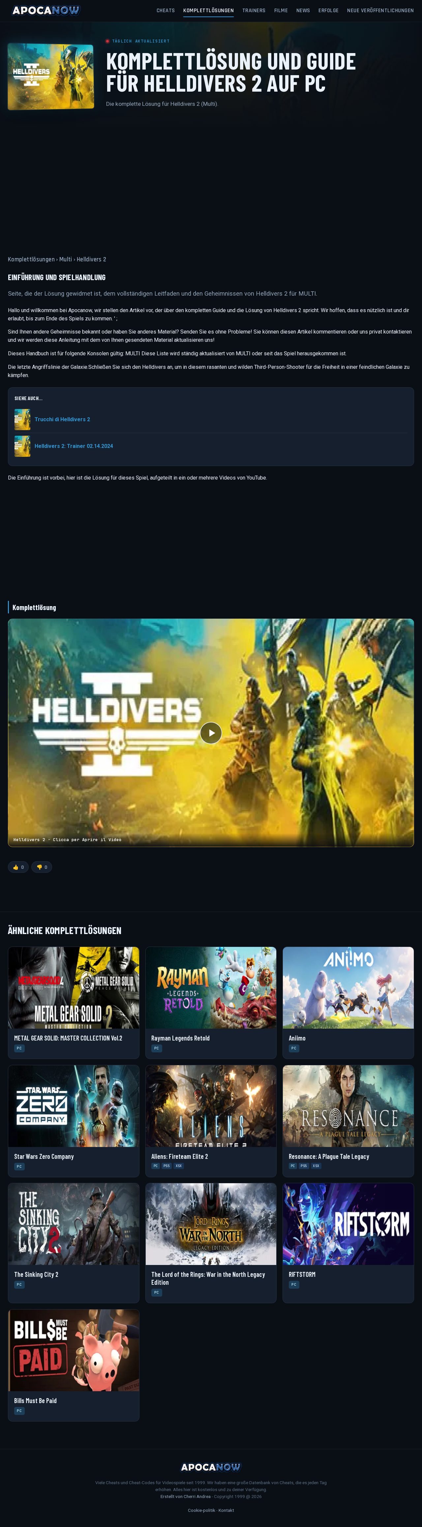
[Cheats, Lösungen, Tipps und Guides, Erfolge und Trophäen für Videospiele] (46, 11)
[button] (211, 733)
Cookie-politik (201, 1510)
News (303, 10)
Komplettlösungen (208, 10)
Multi (65, 259)
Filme (281, 10)
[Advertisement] (211, 178)
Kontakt (226, 1510)
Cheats (166, 10)
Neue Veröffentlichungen (380, 10)
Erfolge (328, 10)
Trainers (254, 10)
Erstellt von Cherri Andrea (186, 1496)
